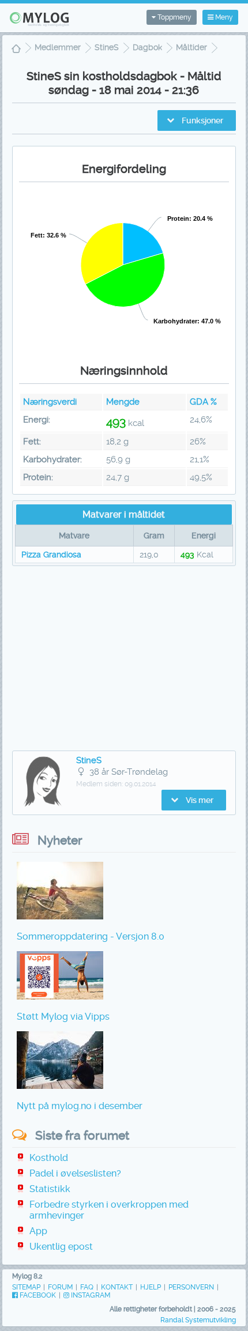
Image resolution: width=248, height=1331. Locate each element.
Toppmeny (173, 17)
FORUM (60, 1287)
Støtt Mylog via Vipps (63, 1016)
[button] (196, 120)
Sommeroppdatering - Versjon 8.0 (90, 936)
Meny (223, 17)
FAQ (86, 1287)
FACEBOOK (37, 1295)
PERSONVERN (191, 1287)
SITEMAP (26, 1287)
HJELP (150, 1287)
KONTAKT (117, 1287)
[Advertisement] (124, 658)
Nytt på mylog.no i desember (79, 1105)
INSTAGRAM (89, 1295)
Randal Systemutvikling (198, 1320)
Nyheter (59, 840)
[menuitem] (16, 50)
